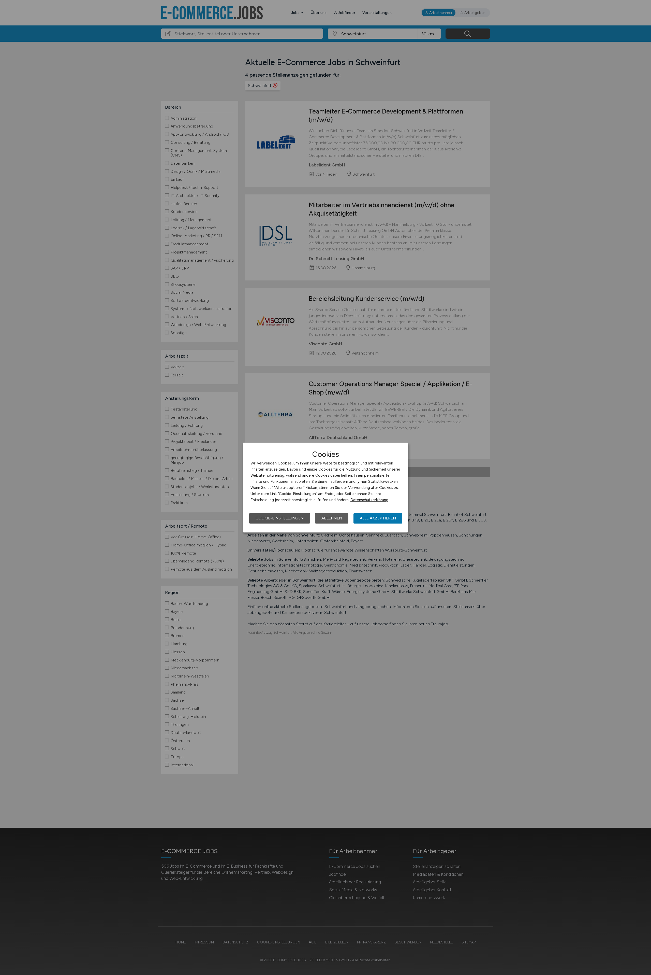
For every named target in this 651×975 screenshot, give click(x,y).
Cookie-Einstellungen (280, 518)
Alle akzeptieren (378, 518)
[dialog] (325, 488)
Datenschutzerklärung (369, 500)
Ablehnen (331, 518)
